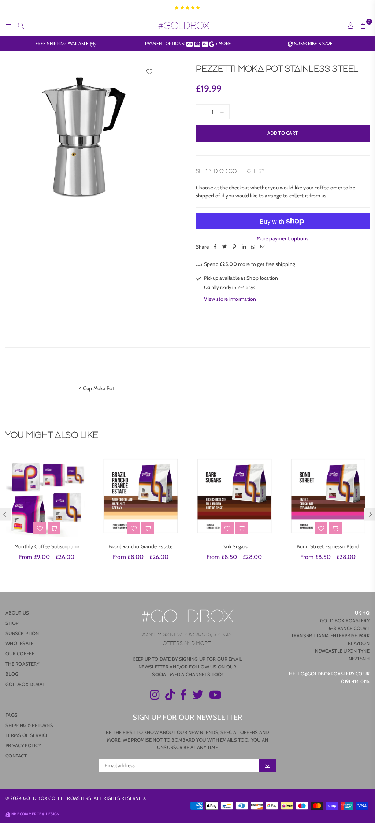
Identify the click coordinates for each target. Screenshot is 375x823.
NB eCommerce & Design (35, 814)
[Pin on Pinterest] (234, 247)
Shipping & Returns (29, 725)
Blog (11, 674)
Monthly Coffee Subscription (47, 546)
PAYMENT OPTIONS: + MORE (188, 43)
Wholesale (19, 643)
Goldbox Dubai (24, 684)
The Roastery (22, 664)
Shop (11, 623)
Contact (16, 756)
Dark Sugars (234, 546)
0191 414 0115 (355, 681)
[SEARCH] (21, 25)
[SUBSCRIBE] (267, 765)
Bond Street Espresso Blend (328, 546)
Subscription (22, 633)
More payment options (283, 238)
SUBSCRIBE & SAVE (313, 43)
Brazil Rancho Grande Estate (141, 546)
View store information (230, 299)
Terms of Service (26, 735)
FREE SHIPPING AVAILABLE (63, 43)
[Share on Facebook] (215, 247)
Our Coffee (19, 653)
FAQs (11, 715)
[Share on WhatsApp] (253, 247)
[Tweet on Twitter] (225, 247)
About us (17, 613)
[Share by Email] (263, 247)
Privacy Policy (23, 745)
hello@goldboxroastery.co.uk (329, 673)
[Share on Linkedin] (244, 247)
